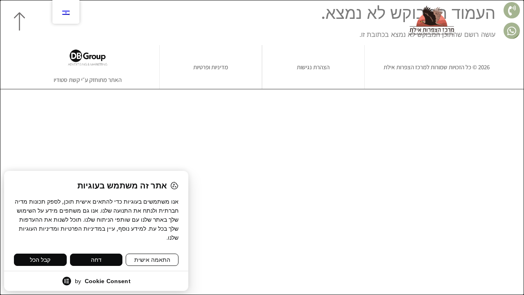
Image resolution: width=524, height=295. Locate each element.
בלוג (168, 20)
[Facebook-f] (107, 20)
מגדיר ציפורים (200, 20)
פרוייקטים (333, 20)
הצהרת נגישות (313, 67)
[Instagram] (93, 20)
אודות (362, 20)
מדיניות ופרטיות (210, 67)
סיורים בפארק (294, 20)
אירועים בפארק (247, 20)
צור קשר (143, 20)
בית (383, 20)
